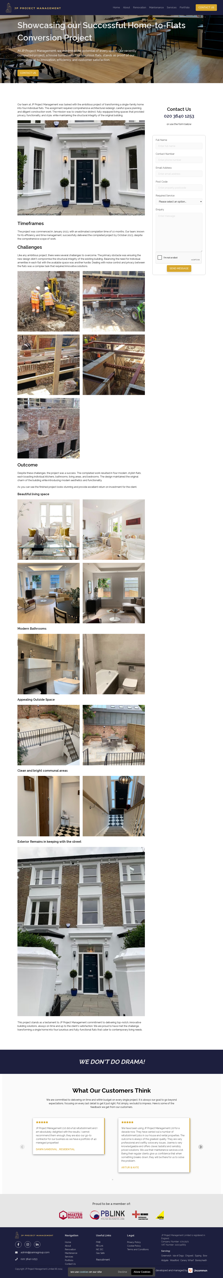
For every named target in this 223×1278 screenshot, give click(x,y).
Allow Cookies (142, 1271)
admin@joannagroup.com (35, 1252)
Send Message (179, 268)
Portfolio (185, 7)
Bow (205, 1255)
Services (172, 7)
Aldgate (164, 1260)
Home (116, 7)
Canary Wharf (187, 1260)
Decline (122, 1271)
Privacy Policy (134, 1242)
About (126, 7)
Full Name (161, 140)
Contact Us (206, 7)
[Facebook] (18, 1244)
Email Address (164, 167)
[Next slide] (200, 1146)
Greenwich (166, 1255)
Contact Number (165, 153)
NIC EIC (99, 1249)
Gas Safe (100, 1253)
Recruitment (103, 1259)
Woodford (174, 1260)
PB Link (99, 1246)
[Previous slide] (22, 1146)
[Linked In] (37, 1244)
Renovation (139, 7)
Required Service (165, 195)
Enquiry (160, 209)
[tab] (110, 1179)
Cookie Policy (134, 1246)
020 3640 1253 (179, 116)
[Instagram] (28, 1244)
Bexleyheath (201, 1260)
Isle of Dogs (178, 1255)
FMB (98, 1242)
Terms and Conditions (138, 1249)
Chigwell (189, 1255)
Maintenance (156, 7)
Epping (198, 1255)
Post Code (161, 181)
